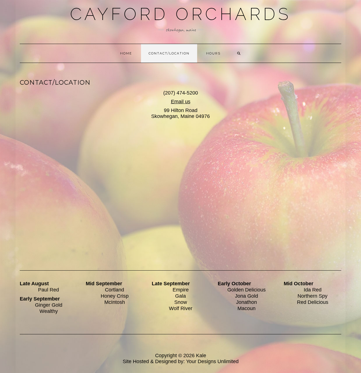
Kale (201, 355)
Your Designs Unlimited (212, 361)
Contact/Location (169, 53)
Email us (180, 101)
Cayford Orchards (180, 14)
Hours (213, 53)
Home (126, 53)
